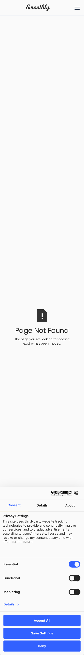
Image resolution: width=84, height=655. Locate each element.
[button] (76, 8)
